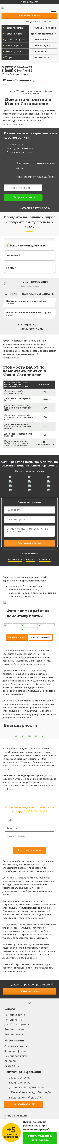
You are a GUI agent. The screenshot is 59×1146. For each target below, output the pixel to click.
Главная (11, 91)
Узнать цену (30, 991)
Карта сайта (11, 1065)
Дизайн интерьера (15, 39)
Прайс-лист (42, 57)
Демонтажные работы (38, 91)
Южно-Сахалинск (18, 81)
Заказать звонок (30, 15)
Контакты (40, 51)
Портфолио (15, 559)
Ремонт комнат (13, 33)
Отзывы (30, 559)
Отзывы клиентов (45, 27)
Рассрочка (41, 39)
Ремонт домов (13, 51)
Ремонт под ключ (15, 1056)
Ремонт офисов (13, 45)
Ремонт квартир (14, 27)
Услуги (9, 57)
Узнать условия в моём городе (40, 1138)
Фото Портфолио (45, 33)
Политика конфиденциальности (20, 1119)
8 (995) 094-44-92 (17, 67)
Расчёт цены (42, 45)
